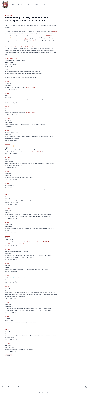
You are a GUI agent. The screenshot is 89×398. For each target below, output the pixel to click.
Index (36, 4)
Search (43, 4)
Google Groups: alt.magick (11, 58)
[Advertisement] (71, 25)
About (13, 4)
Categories (29, 4)
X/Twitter (43, 33)
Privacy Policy (11, 386)
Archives (20, 4)
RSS (18, 386)
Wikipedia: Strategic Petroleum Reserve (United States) (19, 46)
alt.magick (54, 31)
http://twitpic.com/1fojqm (31, 112)
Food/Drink (8, 355)
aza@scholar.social (21, 277)
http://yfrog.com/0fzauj (31, 87)
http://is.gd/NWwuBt (36, 151)
